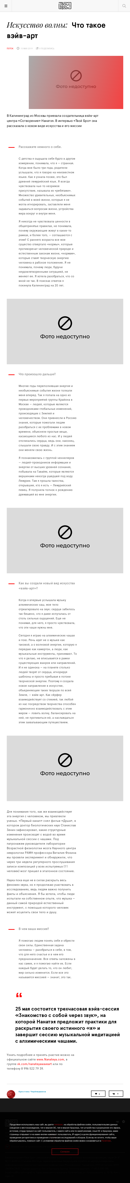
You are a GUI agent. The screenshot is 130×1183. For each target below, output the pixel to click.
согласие (58, 1124)
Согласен (65, 1152)
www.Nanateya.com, (50, 1059)
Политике (106, 1141)
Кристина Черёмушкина (32, 1091)
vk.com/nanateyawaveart (34, 1064)
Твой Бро (65, 6)
